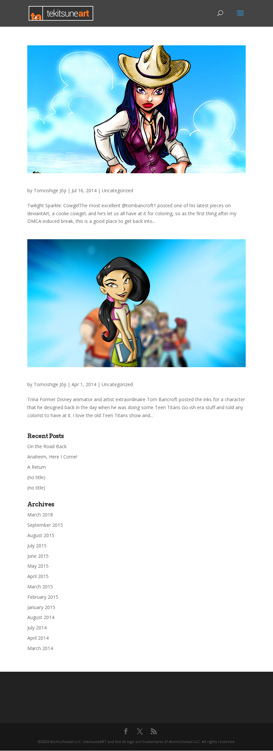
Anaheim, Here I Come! (52, 456)
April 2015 (38, 576)
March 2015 (40, 586)
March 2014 (40, 648)
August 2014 (40, 617)
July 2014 (37, 627)
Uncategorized (117, 190)
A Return (36, 467)
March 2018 (40, 514)
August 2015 (40, 535)
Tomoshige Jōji (50, 190)
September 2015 (45, 525)
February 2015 (42, 597)
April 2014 (38, 638)
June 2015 (38, 556)
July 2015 (37, 545)
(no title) (36, 477)
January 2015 (41, 607)
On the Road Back (47, 446)
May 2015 (38, 566)
